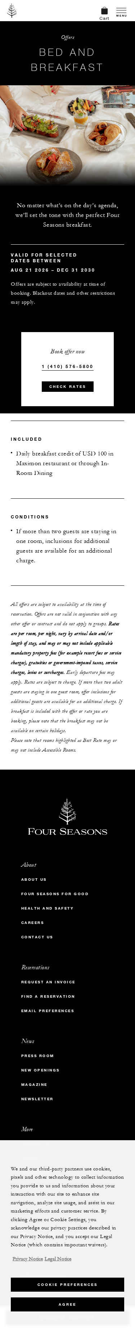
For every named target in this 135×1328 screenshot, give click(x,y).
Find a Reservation (48, 996)
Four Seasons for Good (55, 894)
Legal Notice (58, 1259)
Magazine (34, 1084)
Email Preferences (48, 1011)
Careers (32, 922)
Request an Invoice (48, 982)
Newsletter (37, 1099)
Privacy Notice (28, 1259)
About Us (34, 879)
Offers (67, 37)
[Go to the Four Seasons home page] (12, 10)
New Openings (40, 1070)
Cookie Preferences (67, 1284)
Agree (67, 1304)
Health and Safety (47, 908)
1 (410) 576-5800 (68, 366)
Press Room (37, 1055)
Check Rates (67, 386)
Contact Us (37, 937)
